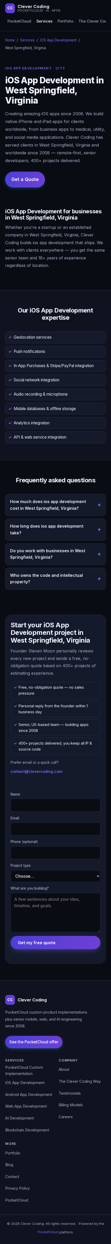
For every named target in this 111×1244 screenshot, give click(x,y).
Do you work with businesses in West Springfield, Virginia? (47, 554)
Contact (12, 1176)
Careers (66, 1117)
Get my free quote (37, 942)
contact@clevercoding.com (36, 771)
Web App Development (26, 1106)
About (64, 1069)
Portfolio (65, 21)
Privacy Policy (17, 1188)
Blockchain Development (27, 1130)
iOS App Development (58, 40)
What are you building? (30, 888)
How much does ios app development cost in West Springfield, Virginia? (48, 505)
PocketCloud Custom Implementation (24, 1070)
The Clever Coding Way (80, 1081)
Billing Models (71, 1105)
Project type (21, 865)
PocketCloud (19, 21)
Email (15, 818)
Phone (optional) (24, 842)
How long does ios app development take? (46, 529)
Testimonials (70, 1093)
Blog (9, 1164)
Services (44, 21)
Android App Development (28, 1094)
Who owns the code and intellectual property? (46, 579)
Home (10, 40)
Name (15, 794)
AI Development (19, 1118)
